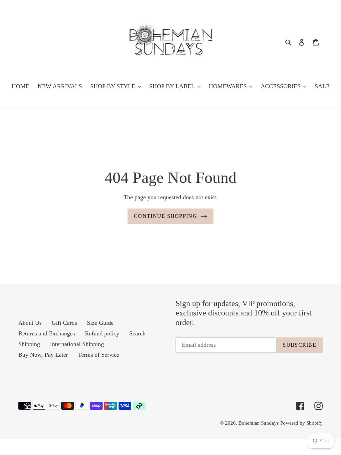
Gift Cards (64, 322)
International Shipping (77, 344)
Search (137, 333)
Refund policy (102, 333)
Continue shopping (165, 216)
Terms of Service (98, 354)
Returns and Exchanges (46, 333)
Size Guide (100, 322)
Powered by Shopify (301, 423)
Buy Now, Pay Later (43, 354)
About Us (30, 322)
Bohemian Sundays (258, 423)
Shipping (29, 344)
